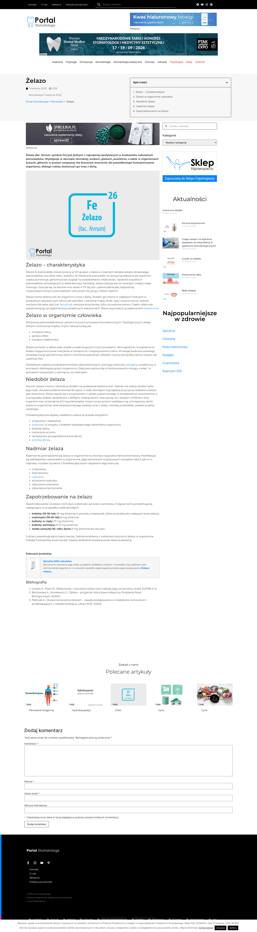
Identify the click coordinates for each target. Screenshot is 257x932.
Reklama (56, 4)
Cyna (161, 710)
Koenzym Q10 (172, 371)
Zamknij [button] (232, 928)
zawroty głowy (41, 439)
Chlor (118, 710)
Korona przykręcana (193, 223)
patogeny (131, 364)
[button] (227, 82)
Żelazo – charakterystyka (150, 92)
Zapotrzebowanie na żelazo (152, 111)
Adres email (32, 793)
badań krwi (151, 308)
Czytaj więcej (206, 927)
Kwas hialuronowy (175, 347)
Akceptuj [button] (220, 928)
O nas (44, 4)
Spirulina (65, 304)
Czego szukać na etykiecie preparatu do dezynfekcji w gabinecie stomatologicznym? (199, 242)
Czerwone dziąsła (172, 210)
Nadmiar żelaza (145, 106)
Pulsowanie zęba (191, 274)
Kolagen (168, 355)
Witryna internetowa (35, 805)
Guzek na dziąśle (191, 258)
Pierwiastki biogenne (41, 710)
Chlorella (169, 339)
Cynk (204, 710)
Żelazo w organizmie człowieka (154, 96)
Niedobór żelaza (145, 101)
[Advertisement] (93, 633)
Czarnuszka (171, 363)
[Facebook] (197, 4)
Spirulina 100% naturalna (57, 561)
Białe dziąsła (189, 290)
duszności (38, 424)
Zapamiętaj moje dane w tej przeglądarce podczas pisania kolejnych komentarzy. (73, 817)
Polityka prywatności (77, 4)
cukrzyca (37, 476)
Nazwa (29, 781)
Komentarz (31, 743)
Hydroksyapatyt (81, 710)
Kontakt (32, 4)
